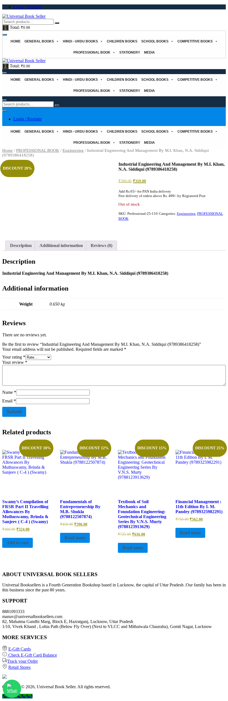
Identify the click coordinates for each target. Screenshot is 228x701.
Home (16, 41)
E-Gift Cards (19, 649)
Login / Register (27, 6)
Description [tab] (21, 245)
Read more (75, 537)
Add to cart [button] (17, 542)
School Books (154, 41)
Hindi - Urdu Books (80, 41)
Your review (14, 362)
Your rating (13, 357)
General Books (39, 41)
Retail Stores (19, 667)
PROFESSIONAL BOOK (91, 52)
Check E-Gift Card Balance (32, 655)
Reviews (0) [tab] (101, 245)
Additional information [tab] (61, 245)
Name (9, 392)
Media (149, 52)
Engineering (73, 150)
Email (9, 401)
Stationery (129, 52)
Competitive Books (195, 41)
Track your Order (22, 661)
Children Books (122, 41)
